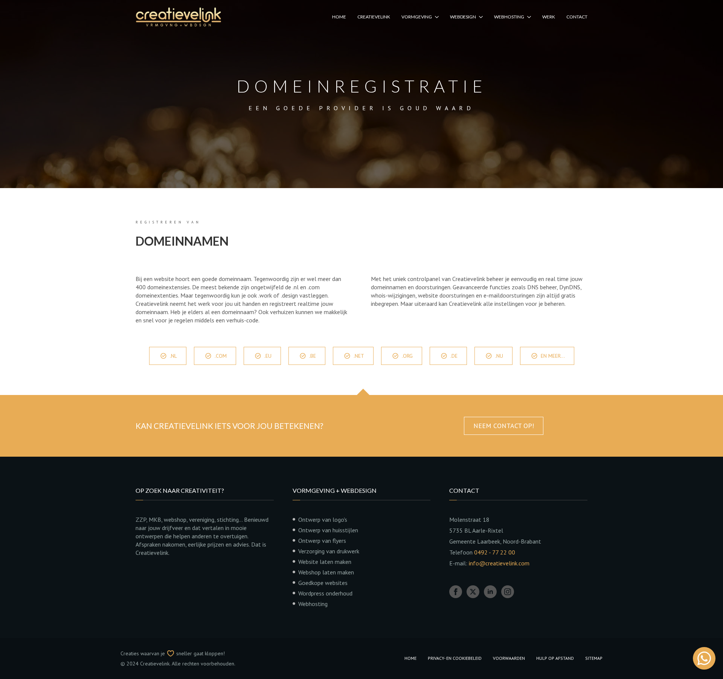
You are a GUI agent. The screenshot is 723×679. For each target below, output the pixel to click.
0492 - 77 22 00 (494, 552)
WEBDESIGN (463, 17)
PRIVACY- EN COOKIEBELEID (455, 658)
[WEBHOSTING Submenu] (527, 17)
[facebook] (455, 591)
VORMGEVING (416, 17)
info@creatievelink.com (499, 563)
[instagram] (507, 591)
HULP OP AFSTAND (555, 658)
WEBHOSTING (509, 17)
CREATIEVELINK (373, 17)
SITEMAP (593, 658)
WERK (548, 17)
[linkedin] (490, 591)
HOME (339, 17)
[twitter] (473, 591)
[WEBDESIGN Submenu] (479, 17)
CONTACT (576, 17)
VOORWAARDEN (509, 658)
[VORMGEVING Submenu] (435, 17)
